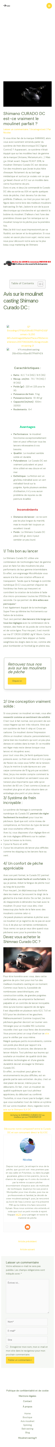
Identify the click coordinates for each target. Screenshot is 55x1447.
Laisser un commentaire (15, 129)
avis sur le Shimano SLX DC (17, 1109)
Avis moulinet (28, 1421)
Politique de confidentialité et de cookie (27, 1390)
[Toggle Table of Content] (38, 284)
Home (27, 1413)
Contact (27, 1401)
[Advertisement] (27, 52)
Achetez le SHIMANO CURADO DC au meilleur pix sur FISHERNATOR (27, 1116)
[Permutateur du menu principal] (49, 5)
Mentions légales (27, 1396)
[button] (17, 681)
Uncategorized (37, 129)
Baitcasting (27, 1428)
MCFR (18, 1214)
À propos (27, 1406)
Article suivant (27, 1249)
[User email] (27, 1227)
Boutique (27, 1417)
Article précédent (27, 1241)
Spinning (27, 1425)
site (47, 1033)
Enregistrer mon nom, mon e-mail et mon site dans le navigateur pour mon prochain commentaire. (27, 1351)
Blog (27, 1432)
